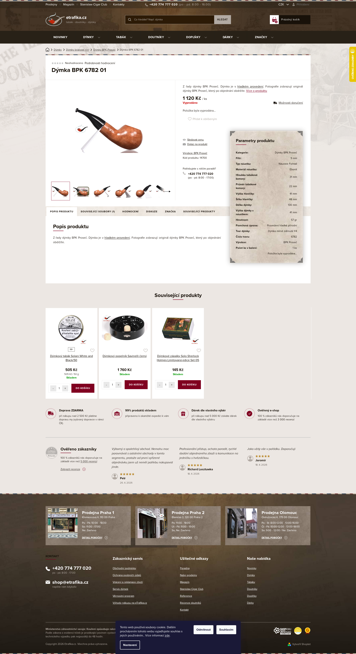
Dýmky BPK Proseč (286, 152)
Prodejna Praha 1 (98, 512)
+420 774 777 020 (200, 174)
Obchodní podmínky (124, 568)
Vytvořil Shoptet (301, 644)
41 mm (293, 193)
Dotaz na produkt (197, 144)
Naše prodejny (188, 575)
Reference (186, 596)
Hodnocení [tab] (130, 211)
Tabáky (251, 582)
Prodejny (51, 4)
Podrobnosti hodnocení (100, 63)
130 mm (292, 205)
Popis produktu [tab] (61, 211)
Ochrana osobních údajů (127, 575)
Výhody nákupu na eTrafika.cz (130, 602)
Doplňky (252, 596)
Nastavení (130, 645)
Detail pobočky (92, 537)
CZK (281, 4)
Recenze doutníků (190, 602)
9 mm (294, 158)
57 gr (294, 219)
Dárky (250, 602)
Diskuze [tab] (152, 211)
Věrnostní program (123, 596)
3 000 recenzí (286, 419)
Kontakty (118, 4)
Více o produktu (256, 91)
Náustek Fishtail (288, 163)
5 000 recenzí (89, 461)
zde (167, 635)
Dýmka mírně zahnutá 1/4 (282, 231)
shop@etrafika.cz (70, 583)
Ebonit (293, 169)
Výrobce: (195, 153)
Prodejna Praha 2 (188, 512)
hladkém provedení (250, 86)
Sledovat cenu (195, 139)
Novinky (251, 568)
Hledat (222, 19)
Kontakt (184, 609)
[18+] (71, 328)
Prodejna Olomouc (279, 512)
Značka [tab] (170, 211)
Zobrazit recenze (70, 469)
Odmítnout (203, 630)
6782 (294, 236)
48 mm (293, 199)
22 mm (293, 186)
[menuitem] (60, 37)
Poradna (184, 568)
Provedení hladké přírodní (282, 225)
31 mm (293, 176)
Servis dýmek (120, 589)
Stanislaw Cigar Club (93, 4)
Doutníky (252, 589)
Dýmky (251, 575)
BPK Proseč (290, 242)
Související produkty (199, 211)
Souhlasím (226, 630)
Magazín (68, 4)
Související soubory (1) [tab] (98, 211)
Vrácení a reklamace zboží (128, 582)
